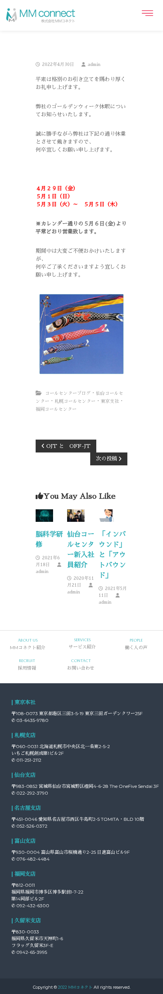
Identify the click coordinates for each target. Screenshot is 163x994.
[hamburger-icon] (146, 13)
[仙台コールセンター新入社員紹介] (75, 515)
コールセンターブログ (68, 393)
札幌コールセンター (75, 401)
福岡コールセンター (56, 409)
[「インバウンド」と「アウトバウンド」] (107, 515)
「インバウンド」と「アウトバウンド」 (112, 555)
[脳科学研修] (44, 515)
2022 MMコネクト (75, 987)
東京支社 (110, 401)
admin (94, 64)
